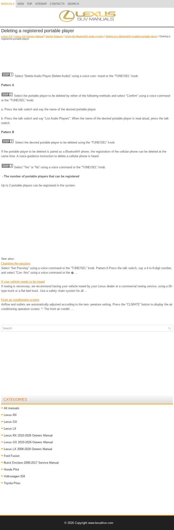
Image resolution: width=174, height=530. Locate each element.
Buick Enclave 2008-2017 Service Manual (31, 462)
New (20, 3)
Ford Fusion (11, 456)
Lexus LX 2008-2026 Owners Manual (28, 449)
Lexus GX (6, 36)
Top (29, 3)
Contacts (57, 3)
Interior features (54, 36)
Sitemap (41, 3)
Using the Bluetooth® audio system (84, 36)
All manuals (11, 408)
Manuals (7, 3)
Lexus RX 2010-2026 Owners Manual (28, 435)
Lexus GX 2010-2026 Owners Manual (28, 442)
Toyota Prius (12, 483)
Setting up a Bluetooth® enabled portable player (131, 36)
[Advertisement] (87, 53)
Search (73, 3)
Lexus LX (10, 428)
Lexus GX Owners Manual (29, 36)
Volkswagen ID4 (14, 476)
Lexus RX (10, 415)
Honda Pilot (11, 469)
